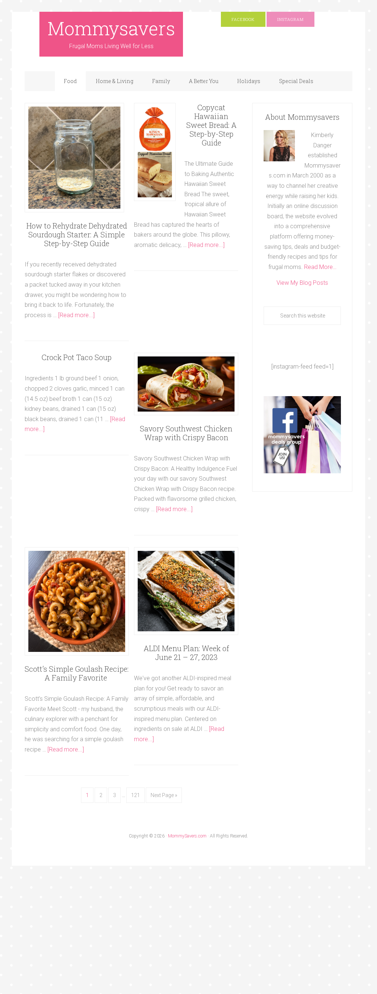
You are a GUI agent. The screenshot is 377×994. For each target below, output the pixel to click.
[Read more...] (76, 315)
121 (135, 795)
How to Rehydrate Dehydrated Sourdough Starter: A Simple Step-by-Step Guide (77, 234)
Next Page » (164, 795)
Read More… (320, 266)
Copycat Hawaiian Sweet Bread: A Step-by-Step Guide (211, 125)
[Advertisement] (134, 939)
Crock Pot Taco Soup (77, 357)
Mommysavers (111, 28)
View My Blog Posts (302, 282)
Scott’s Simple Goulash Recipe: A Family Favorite (76, 673)
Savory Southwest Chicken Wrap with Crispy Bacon (186, 433)
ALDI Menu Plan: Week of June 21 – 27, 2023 (186, 652)
